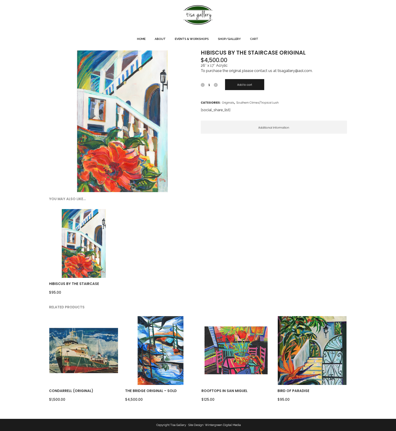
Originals (228, 103)
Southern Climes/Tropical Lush (257, 103)
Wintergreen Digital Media (223, 425)
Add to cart (244, 85)
